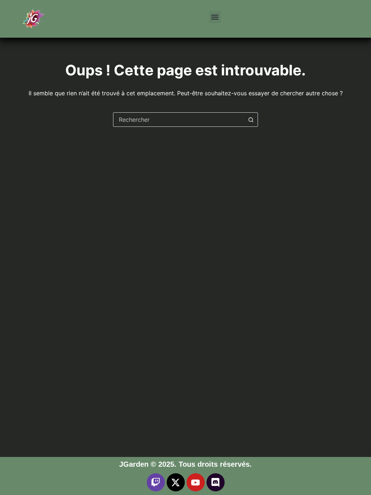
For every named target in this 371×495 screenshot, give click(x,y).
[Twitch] (156, 482)
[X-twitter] (176, 482)
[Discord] (216, 482)
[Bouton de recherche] (251, 119)
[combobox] (178, 119)
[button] (215, 17)
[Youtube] (196, 482)
